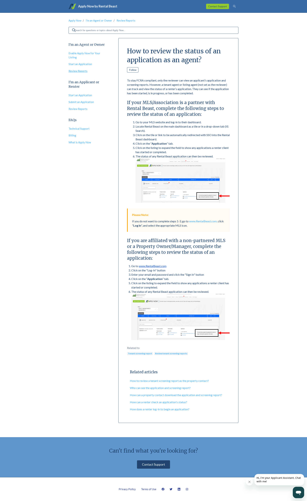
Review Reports (126, 20)
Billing (72, 135)
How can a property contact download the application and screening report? (176, 395)
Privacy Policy (127, 489)
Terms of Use (148, 489)
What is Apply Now (80, 142)
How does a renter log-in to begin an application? (159, 409)
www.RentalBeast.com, (203, 221)
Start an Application (80, 64)
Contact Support (217, 6)
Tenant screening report (140, 353)
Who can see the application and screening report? (160, 387)
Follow (132, 69)
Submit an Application (81, 102)
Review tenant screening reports (171, 353)
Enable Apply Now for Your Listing (84, 55)
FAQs (73, 120)
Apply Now (75, 20)
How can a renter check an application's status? (158, 402)
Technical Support (79, 128)
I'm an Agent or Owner (99, 20)
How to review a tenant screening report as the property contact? (169, 380)
